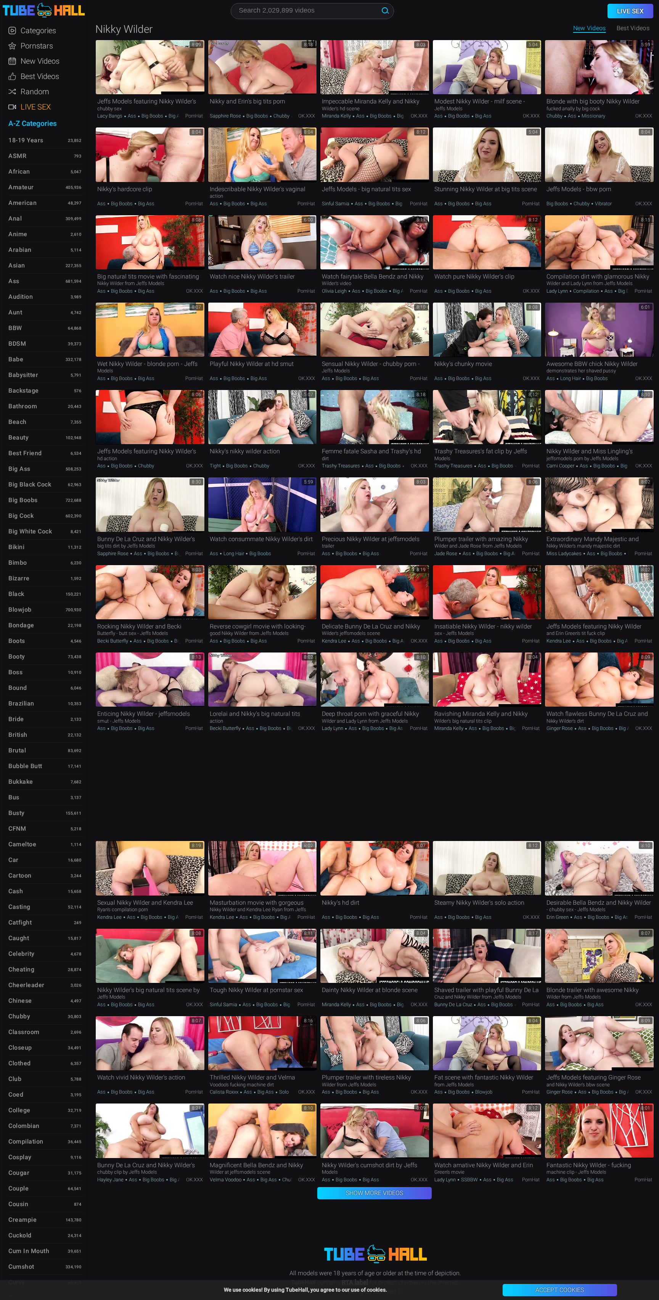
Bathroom (22, 406)
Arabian (20, 249)
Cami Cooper (560, 466)
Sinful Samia (336, 203)
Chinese (20, 1000)
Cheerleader (26, 985)
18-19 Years (25, 140)
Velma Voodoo (226, 1179)
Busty (16, 813)
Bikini (16, 547)
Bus (13, 797)
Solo (283, 1092)
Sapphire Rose (226, 116)
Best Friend (25, 453)
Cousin (18, 1204)
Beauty (18, 437)
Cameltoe (22, 844)
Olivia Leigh (335, 291)
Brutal (17, 750)
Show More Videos (374, 1193)
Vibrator (603, 203)
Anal (15, 218)
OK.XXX (306, 116)
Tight (216, 466)
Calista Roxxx (224, 1092)
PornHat (194, 116)
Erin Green (558, 917)
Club (14, 1079)
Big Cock (21, 515)
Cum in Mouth (28, 1251)
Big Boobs (152, 116)
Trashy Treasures (341, 466)
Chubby (281, 116)
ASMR (17, 155)
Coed (15, 1094)
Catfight (20, 922)
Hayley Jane (111, 1179)
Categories (38, 30)
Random (35, 91)
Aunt (15, 312)
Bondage (21, 625)
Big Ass (176, 116)
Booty (16, 656)
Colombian (24, 1125)
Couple (18, 1188)
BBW (15, 328)
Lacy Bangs (110, 116)
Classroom (24, 1032)
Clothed (19, 1063)
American (22, 202)
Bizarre (19, 578)
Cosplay (20, 1157)
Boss (15, 672)
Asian (16, 265)
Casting (19, 906)
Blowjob (483, 1092)
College (19, 1110)
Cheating (21, 969)
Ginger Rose (560, 728)
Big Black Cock (29, 484)
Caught (18, 938)
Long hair (570, 378)
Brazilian (21, 703)
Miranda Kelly (337, 116)
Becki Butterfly (113, 641)
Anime (17, 234)
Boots (16, 640)
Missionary (592, 116)
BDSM (17, 343)
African (19, 171)
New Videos (589, 28)
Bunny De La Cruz (453, 1004)
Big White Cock (30, 531)
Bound (17, 687)
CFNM (17, 828)
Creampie (22, 1219)
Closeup (20, 1047)
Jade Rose (446, 553)
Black (16, 594)
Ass (132, 116)
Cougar (18, 1172)
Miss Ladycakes (564, 553)
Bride (16, 719)
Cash (15, 891)
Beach (17, 421)
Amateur (21, 187)
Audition (20, 296)
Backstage (23, 390)
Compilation (586, 291)
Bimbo (17, 562)
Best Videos (40, 76)
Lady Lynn (557, 291)
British (17, 734)
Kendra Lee (334, 641)
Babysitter (23, 375)
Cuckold (20, 1235)
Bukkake (20, 781)
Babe (15, 359)
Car (13, 859)
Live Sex (36, 106)
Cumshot (21, 1266)
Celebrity (21, 953)
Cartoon (20, 875)
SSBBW (469, 1179)
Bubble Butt (25, 766)
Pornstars (37, 45)
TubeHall (43, 10)
